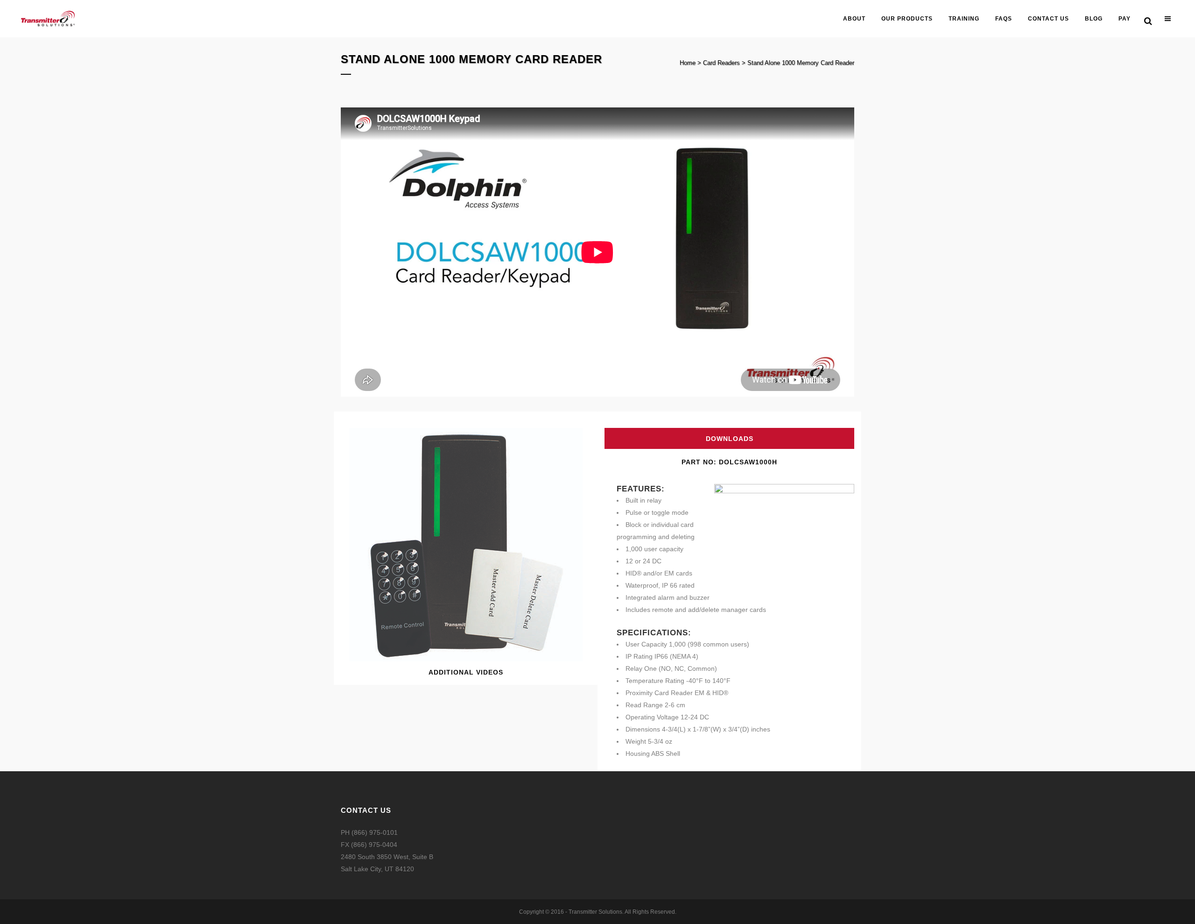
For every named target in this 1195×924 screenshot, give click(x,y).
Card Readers (721, 62)
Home (688, 62)
